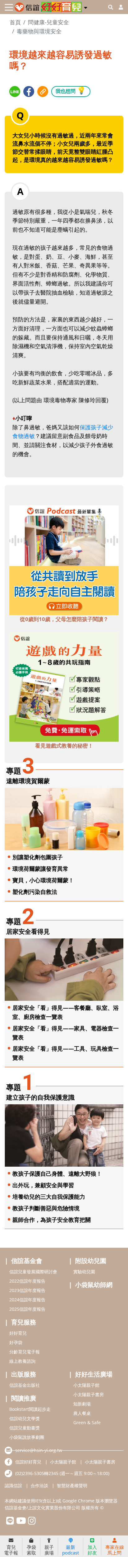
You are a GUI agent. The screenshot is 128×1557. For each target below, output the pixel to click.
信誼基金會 (26, 1260)
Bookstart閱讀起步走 (30, 1409)
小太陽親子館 (86, 1385)
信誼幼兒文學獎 (24, 1418)
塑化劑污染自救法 (34, 891)
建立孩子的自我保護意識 (40, 1097)
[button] (85, 6)
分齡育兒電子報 (24, 1352)
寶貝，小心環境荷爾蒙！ (43, 880)
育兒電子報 (11, 1549)
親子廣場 (49, 1549)
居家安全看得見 (28, 931)
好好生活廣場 (93, 1374)
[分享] (14, 91)
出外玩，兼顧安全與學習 (43, 1185)
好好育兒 (18, 1333)
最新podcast (70, 1549)
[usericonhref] (118, 7)
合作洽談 (39, 1485)
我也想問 (71, 90)
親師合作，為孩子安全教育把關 (51, 1219)
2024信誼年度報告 (27, 1300)
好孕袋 (15, 1342)
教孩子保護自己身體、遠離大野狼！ (57, 1173)
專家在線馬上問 (114, 1549)
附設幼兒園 (90, 1260)
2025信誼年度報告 (27, 1309)
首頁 (15, 22)
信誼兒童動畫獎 (24, 1428)
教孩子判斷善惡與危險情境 (46, 1208)
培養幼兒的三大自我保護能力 (48, 1196)
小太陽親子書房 (88, 1394)
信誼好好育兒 (28, 1462)
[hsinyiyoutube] (21, 1522)
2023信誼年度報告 (27, 1290)
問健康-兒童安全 (48, 22)
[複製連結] (42, 91)
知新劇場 (82, 1404)
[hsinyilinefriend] (10, 1522)
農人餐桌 (82, 1413)
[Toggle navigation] (9, 7)
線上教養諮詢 (22, 1361)
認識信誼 (13, 1485)
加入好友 (92, 1549)
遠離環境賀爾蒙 (28, 781)
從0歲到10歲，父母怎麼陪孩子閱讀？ (64, 619)
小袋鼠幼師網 (93, 1284)
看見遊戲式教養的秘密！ (64, 745)
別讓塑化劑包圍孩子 (37, 857)
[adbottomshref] (64, 559)
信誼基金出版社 (24, 1385)
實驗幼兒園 (84, 1272)
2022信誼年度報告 (27, 1281)
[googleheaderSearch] (110, 7)
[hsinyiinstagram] (31, 1522)
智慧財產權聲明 (72, 1485)
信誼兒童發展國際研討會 (33, 1272)
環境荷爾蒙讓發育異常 (40, 868)
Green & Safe (87, 1422)
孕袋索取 (31, 1549)
